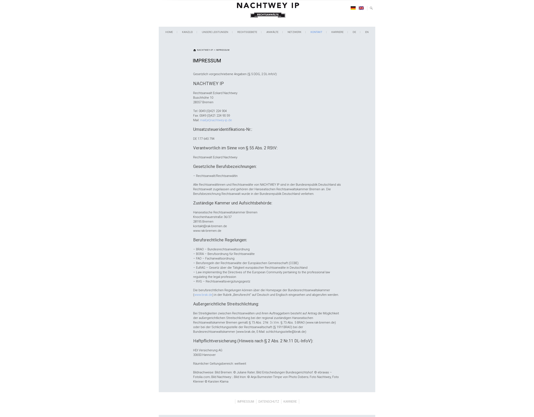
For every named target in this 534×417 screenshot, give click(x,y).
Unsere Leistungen (215, 32)
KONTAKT (316, 32)
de (354, 32)
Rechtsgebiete (247, 32)
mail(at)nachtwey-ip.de (216, 120)
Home (169, 32)
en (367, 32)
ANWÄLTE (272, 32)
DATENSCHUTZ (268, 401)
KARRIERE (337, 32)
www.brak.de (203, 295)
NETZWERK (294, 32)
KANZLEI (187, 32)
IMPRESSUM (245, 401)
